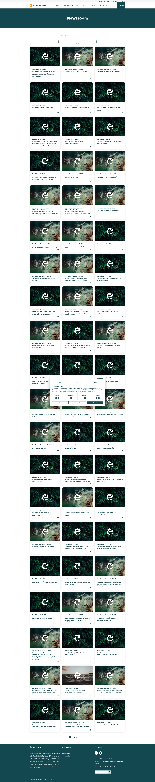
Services (58, 5)
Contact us (122, 1)
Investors (121, 5)
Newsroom (103, 5)
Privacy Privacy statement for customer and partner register (109, 762)
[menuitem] (108, 1)
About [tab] (95, 382)
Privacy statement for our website (104, 758)
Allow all (95, 402)
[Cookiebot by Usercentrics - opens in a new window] (98, 378)
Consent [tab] (59, 382)
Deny (60, 402)
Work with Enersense (82, 5)
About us (94, 5)
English (116, 1)
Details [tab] (77, 382)
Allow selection (77, 402)
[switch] (70, 398)
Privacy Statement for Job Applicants (105, 766)
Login (109, 1)
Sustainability (68, 5)
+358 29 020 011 (66, 756)
